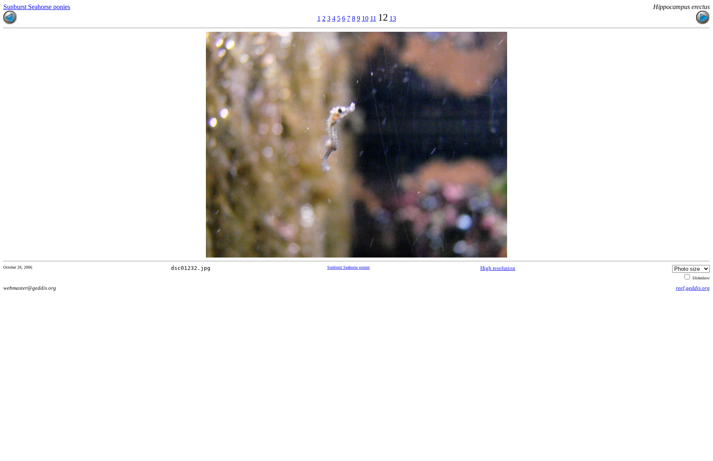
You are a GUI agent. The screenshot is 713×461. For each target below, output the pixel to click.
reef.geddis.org (693, 288)
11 (373, 18)
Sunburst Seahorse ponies (36, 6)
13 (393, 18)
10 (365, 18)
